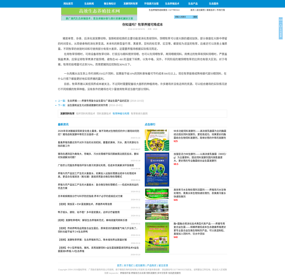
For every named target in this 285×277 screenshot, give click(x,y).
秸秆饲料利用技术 (85, 113)
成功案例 (200, 10)
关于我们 (128, 265)
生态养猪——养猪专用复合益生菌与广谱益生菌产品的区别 (98, 101)
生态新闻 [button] (89, 3)
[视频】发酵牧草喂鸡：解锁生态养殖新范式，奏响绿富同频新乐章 (92, 220)
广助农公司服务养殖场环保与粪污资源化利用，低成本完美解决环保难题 (96, 165)
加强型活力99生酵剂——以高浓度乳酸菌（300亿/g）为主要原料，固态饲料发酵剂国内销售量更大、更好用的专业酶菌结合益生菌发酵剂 (200, 157)
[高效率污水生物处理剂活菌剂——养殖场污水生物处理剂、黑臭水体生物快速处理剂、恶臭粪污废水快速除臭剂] (157, 204)
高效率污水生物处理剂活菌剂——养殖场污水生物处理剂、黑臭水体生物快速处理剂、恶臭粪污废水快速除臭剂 (200, 193)
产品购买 (151, 265)
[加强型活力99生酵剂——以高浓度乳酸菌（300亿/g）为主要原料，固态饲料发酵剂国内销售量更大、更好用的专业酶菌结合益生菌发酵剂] (157, 169)
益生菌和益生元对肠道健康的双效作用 (87, 105)
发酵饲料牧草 (67, 113)
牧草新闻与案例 (139, 113)
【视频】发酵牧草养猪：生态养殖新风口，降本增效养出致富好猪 (92, 239)
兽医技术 (210, 10)
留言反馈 (163, 265)
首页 (192, 10)
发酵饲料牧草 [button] (131, 3)
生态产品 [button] (193, 3)
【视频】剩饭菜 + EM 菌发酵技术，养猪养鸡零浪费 (85, 204)
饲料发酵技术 (104, 113)
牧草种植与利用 (121, 113)
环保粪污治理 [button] (151, 3)
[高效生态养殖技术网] (99, 14)
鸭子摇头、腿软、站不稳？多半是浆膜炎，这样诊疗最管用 (89, 212)
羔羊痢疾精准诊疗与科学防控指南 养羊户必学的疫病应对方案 (90, 196)
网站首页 (68, 3)
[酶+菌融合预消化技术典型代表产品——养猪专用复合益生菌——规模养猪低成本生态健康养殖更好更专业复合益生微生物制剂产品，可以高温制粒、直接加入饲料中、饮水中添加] (157, 237)
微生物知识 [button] (110, 3)
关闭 (280, 20)
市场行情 (221, 10)
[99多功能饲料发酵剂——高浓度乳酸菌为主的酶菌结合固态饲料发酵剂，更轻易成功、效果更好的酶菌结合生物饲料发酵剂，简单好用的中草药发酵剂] (157, 140)
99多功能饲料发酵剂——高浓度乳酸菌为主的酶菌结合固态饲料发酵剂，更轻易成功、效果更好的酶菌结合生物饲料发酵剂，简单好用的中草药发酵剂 (200, 134)
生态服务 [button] (213, 3)
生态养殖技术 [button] (172, 3)
